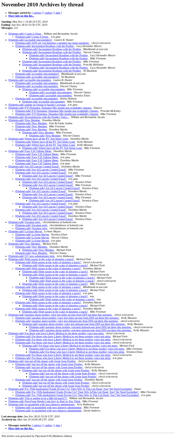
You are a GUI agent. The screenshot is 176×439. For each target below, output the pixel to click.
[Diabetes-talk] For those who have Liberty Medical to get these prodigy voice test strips (56, 333)
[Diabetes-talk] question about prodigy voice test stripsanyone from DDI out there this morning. (67, 321)
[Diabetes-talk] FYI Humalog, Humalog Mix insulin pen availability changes (50, 107)
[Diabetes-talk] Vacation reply (24, 222)
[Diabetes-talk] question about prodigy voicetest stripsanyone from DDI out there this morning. (80, 327)
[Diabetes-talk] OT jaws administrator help (31, 256)
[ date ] (58, 12)
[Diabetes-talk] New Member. (24, 243)
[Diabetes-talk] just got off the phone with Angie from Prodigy (42, 361)
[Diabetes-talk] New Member (24, 120)
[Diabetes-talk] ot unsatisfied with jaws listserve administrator (41, 404)
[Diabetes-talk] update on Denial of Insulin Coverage (37, 104)
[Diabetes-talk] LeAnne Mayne (25, 231)
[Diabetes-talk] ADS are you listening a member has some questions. (52, 43)
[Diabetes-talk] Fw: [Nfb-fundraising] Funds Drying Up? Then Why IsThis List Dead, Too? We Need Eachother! (77, 392)
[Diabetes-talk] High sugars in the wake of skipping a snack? (41, 259)
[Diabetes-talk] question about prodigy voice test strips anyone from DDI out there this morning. (60, 314)
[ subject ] (37, 12)
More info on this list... (21, 15)
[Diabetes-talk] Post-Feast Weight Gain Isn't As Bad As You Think (44, 401)
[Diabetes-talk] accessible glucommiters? (30, 39)
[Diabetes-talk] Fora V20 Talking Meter (30, 151)
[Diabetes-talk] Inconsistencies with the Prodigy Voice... (39, 117)
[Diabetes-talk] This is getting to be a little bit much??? (38, 398)
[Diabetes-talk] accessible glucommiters (30, 80)
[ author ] (48, 12)
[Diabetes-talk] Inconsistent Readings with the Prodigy (45, 46)
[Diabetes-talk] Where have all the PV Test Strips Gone (38, 138)
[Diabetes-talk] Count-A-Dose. (25, 33)
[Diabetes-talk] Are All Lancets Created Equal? (34, 166)
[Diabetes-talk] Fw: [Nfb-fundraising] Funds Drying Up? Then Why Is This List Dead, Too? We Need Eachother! (70, 389)
